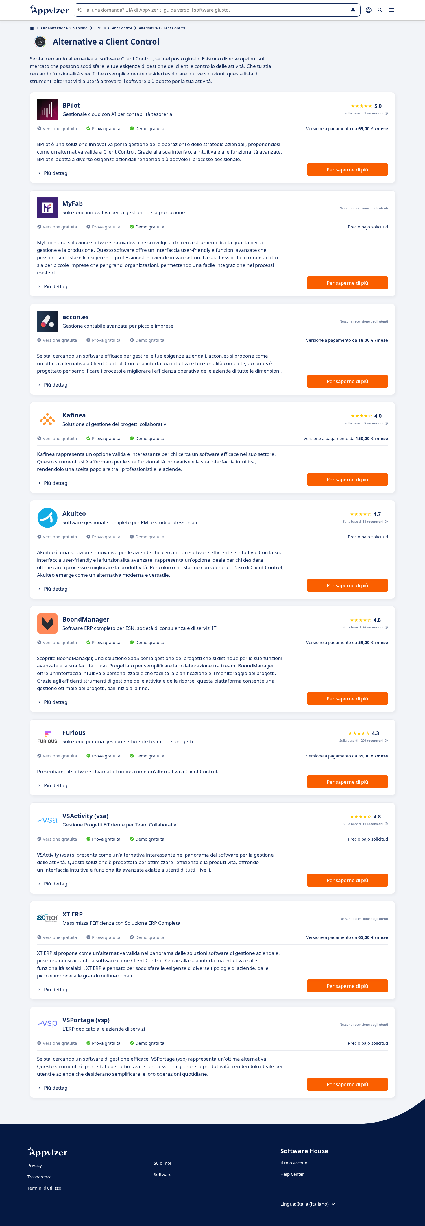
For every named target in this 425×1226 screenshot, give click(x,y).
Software (162, 1174)
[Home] (32, 28)
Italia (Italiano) (313, 1204)
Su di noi (162, 1163)
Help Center (292, 1174)
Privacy (34, 1165)
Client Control (120, 28)
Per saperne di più (347, 169)
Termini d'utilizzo (44, 1188)
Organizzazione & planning (64, 28)
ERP (98, 28)
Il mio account (294, 1163)
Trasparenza (39, 1176)
